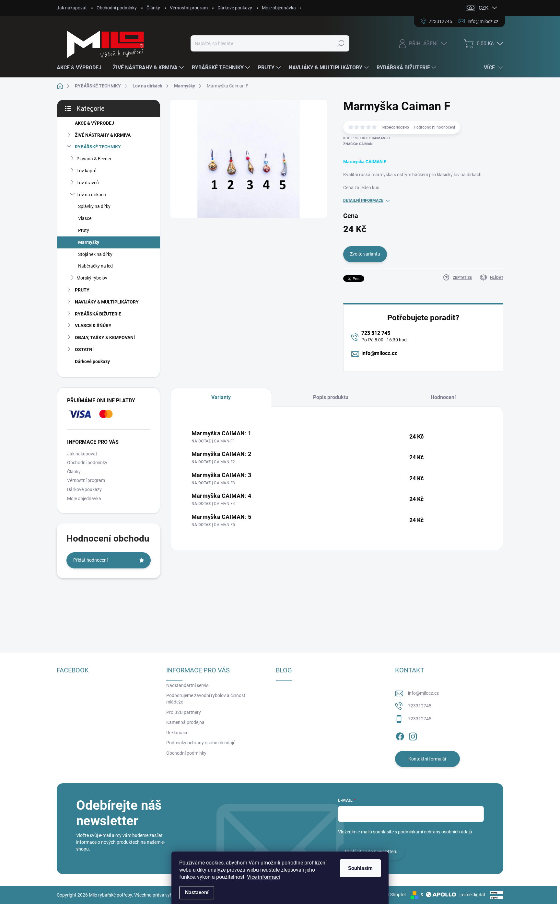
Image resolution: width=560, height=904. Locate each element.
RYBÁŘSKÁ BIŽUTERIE (98, 313)
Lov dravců (87, 182)
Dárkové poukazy (234, 7)
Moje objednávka (279, 7)
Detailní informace (363, 200)
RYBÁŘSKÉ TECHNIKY (98, 146)
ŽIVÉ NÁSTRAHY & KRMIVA (103, 135)
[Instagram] (413, 735)
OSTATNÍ (84, 349)
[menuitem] (81, 67)
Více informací (263, 877)
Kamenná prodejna (185, 722)
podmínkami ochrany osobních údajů (435, 831)
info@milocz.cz (379, 353)
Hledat (340, 43)
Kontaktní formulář (427, 758)
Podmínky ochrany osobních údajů (201, 742)
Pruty (83, 230)
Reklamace (177, 732)
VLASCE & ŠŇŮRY (93, 325)
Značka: (358, 144)
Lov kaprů (86, 170)
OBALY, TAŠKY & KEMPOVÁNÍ (105, 337)
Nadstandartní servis (187, 685)
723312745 (419, 705)
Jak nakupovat (72, 7)
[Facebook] (400, 735)
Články (153, 7)
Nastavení (196, 892)
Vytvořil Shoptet (390, 894)
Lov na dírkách (91, 194)
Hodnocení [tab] (443, 397)
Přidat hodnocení (90, 560)
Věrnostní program (189, 7)
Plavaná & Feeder (93, 158)
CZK (483, 8)
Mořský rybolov (91, 277)
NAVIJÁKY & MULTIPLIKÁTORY (107, 301)
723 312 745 (375, 333)
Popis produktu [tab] (330, 397)
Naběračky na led (95, 266)
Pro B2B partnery (183, 712)
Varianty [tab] (221, 397)
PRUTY (82, 289)
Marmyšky (88, 242)
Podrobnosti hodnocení (434, 127)
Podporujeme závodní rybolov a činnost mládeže (205, 698)
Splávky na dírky (94, 206)
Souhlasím (360, 868)
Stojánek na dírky (95, 254)
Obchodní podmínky (117, 7)
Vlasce (84, 218)
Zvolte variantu (365, 254)
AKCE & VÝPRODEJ (94, 123)
